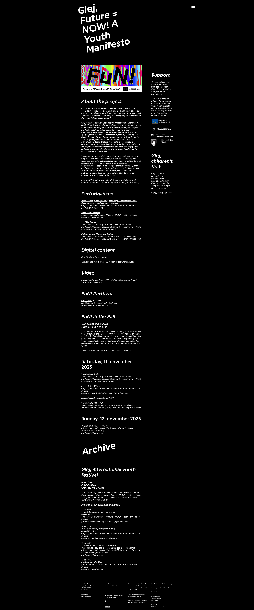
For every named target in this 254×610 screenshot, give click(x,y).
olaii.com (130, 587)
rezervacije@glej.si (86, 596)
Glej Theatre (86, 301)
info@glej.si (84, 589)
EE (156, 604)
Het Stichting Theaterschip (93, 303)
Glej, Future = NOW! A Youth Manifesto (104, 28)
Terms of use (154, 600)
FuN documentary (98, 257)
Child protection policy (161, 193)
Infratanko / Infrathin (90, 213)
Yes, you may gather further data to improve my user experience (116, 602)
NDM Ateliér (86, 305)
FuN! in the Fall (98, 316)
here (143, 602)
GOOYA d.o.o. (164, 606)
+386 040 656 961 (86, 587)
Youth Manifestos (95, 283)
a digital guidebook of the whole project (116, 262)
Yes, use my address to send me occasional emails (115, 596)
